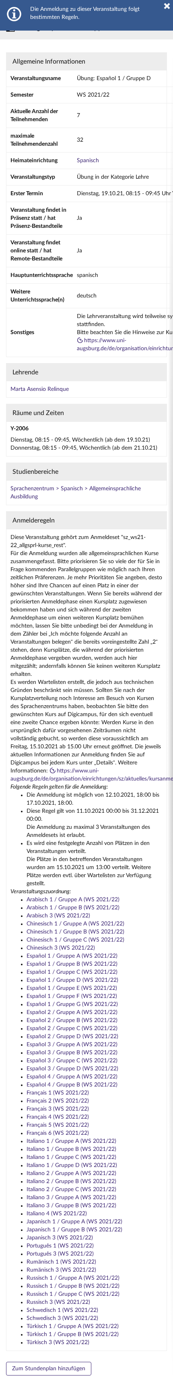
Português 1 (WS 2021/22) (60, 1246)
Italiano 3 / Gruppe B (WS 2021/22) (71, 1205)
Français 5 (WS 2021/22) (58, 1125)
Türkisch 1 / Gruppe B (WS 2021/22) (73, 1334)
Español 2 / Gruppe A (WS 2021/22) (72, 1012)
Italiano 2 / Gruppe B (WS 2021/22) (71, 1181)
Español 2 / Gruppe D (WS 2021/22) (72, 1036)
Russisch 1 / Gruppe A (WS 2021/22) (73, 1278)
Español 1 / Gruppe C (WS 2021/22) (72, 972)
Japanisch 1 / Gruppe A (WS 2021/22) (74, 1222)
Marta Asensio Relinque (39, 389)
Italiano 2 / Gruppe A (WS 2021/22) (71, 1173)
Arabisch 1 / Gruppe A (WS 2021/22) (73, 900)
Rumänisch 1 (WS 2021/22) (61, 1262)
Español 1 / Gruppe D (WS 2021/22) (72, 980)
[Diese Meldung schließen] (167, 6)
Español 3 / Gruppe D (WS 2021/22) (72, 1069)
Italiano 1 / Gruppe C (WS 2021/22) (71, 1157)
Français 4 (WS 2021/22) (58, 1117)
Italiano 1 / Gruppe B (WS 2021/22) (71, 1149)
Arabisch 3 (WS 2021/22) (58, 916)
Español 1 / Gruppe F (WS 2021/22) (72, 996)
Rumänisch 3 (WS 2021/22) (61, 1270)
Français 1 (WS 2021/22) (58, 1093)
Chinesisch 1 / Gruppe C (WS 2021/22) (75, 940)
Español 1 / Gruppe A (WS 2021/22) (72, 956)
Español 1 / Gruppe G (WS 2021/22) (72, 1004)
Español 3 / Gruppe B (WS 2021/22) (72, 1052)
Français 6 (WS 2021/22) (58, 1133)
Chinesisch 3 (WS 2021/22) (61, 948)
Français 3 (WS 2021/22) (58, 1109)
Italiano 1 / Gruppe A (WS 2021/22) (71, 1141)
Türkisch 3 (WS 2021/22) (58, 1342)
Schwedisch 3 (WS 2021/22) (62, 1318)
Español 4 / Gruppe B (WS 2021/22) (72, 1085)
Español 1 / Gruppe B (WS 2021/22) (72, 964)
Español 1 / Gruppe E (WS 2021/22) (72, 988)
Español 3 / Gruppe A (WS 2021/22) (72, 1044)
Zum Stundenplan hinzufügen (48, 1368)
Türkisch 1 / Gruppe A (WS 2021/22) (73, 1326)
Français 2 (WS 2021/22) (58, 1101)
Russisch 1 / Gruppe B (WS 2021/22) (73, 1286)
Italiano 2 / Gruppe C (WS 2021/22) (71, 1189)
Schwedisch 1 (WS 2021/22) (62, 1310)
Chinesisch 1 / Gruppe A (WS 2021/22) (75, 924)
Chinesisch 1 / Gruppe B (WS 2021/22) (75, 932)
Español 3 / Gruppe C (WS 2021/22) (72, 1061)
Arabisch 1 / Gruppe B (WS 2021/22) (73, 908)
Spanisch (88, 160)
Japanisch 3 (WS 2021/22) (60, 1238)
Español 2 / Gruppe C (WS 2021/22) (72, 1028)
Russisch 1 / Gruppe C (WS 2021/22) (73, 1294)
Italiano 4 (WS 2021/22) (57, 1214)
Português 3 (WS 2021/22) (60, 1254)
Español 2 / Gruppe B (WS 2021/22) (72, 1020)
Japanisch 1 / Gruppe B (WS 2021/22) (74, 1230)
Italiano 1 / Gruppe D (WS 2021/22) (72, 1165)
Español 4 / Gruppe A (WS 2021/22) (72, 1077)
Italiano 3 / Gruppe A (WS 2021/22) (71, 1197)
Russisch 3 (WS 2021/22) (58, 1302)
